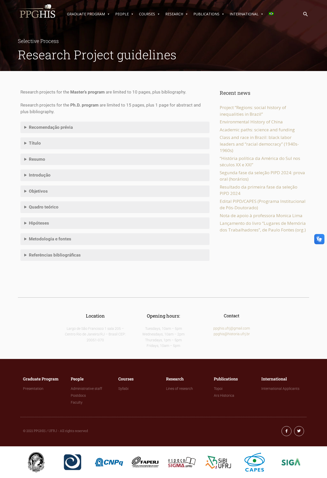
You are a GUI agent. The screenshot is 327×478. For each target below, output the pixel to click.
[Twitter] (299, 431)
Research (174, 13)
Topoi (218, 389)
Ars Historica (224, 395)
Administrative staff (86, 389)
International (244, 13)
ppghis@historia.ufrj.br (232, 334)
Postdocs (78, 395)
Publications (206, 13)
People (122, 13)
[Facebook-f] (286, 431)
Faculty (77, 402)
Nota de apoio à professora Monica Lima (261, 215)
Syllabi (123, 389)
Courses (147, 13)
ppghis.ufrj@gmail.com (231, 328)
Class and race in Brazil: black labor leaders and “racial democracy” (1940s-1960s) (259, 143)
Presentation (33, 389)
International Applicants (280, 389)
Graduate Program (86, 13)
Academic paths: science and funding (257, 130)
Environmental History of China (251, 122)
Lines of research (179, 389)
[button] (305, 15)
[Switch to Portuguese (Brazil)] (272, 14)
